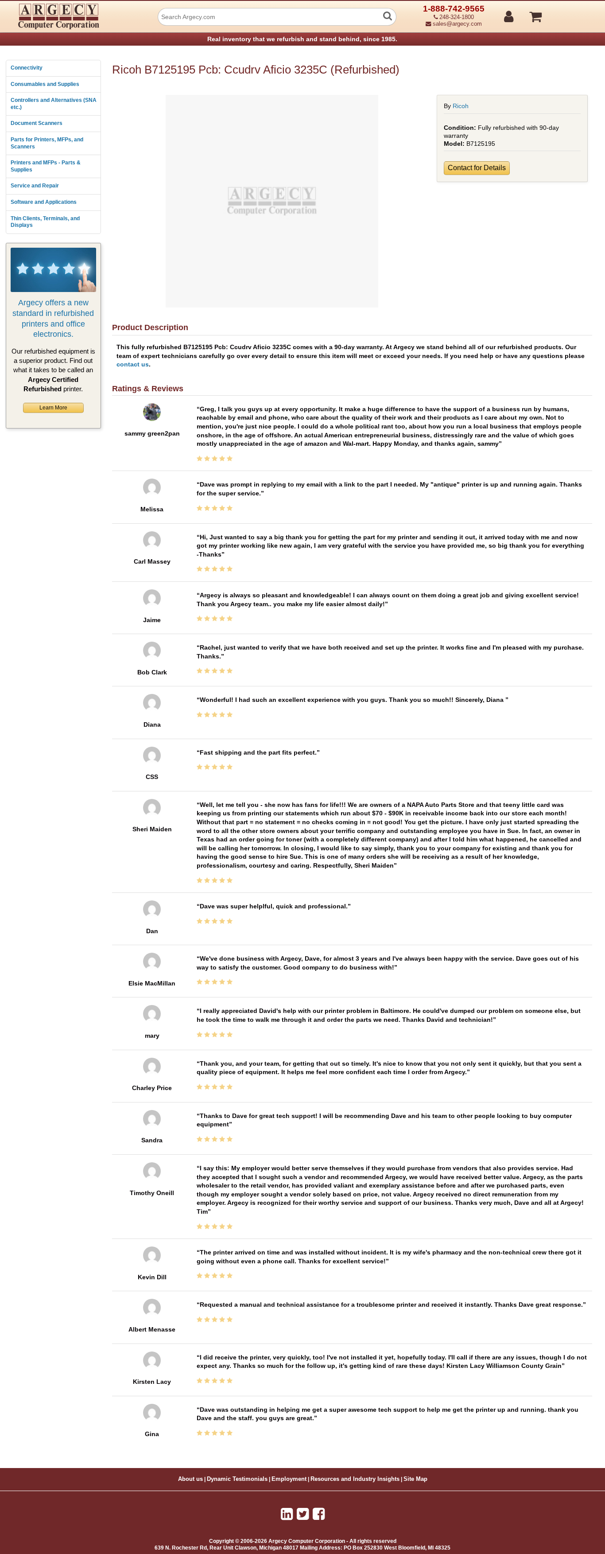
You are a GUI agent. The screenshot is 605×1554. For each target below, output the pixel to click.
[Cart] (568, 13)
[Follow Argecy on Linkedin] (287, 1514)
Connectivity (27, 68)
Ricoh (461, 105)
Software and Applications (44, 202)
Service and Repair (35, 186)
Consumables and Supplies (45, 84)
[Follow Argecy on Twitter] (303, 1514)
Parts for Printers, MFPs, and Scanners (47, 143)
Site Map (415, 1479)
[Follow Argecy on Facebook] (319, 1514)
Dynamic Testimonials (237, 1479)
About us (190, 1479)
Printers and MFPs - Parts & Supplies (46, 166)
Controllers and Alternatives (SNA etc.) (54, 103)
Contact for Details (477, 167)
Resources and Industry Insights (354, 1479)
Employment (288, 1479)
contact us (132, 364)
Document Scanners (36, 123)
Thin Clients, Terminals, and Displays (45, 222)
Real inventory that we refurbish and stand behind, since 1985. (302, 39)
